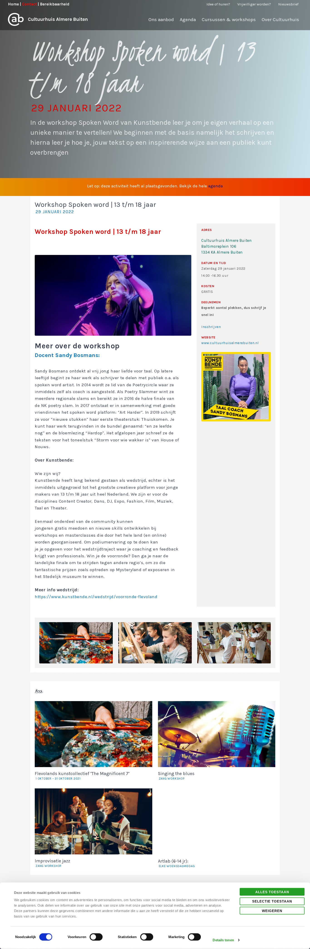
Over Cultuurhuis (280, 19)
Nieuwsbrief (288, 4)
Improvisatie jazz (52, 863)
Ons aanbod (161, 19)
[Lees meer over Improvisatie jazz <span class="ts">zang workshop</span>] (93, 821)
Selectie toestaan (272, 901)
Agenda (188, 19)
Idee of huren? (218, 4)
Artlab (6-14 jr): (176, 863)
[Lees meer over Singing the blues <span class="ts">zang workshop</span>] (217, 733)
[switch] (96, 937)
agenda (215, 185)
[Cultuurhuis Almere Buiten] (16, 19)
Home (13, 4)
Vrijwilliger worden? (254, 4)
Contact (29, 4)
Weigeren (272, 910)
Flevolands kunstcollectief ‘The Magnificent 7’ (82, 775)
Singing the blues (176, 775)
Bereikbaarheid (54, 4)
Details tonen (223, 940)
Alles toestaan (272, 892)
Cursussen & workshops (229, 19)
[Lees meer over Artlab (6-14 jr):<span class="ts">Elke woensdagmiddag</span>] (217, 821)
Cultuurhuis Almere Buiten (58, 19)
